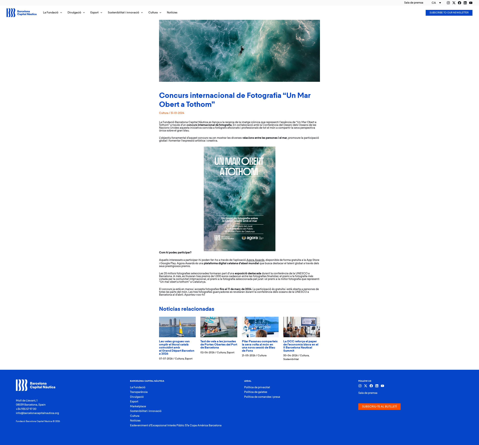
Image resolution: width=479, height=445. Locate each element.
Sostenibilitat (291, 359)
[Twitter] (454, 2)
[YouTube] (470, 2)
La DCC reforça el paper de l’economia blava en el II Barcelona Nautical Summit (300, 346)
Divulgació (137, 397)
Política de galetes (255, 392)
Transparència (139, 392)
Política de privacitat (257, 387)
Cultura (163, 113)
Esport (188, 358)
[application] (60, 13)
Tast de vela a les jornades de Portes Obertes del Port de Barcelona (218, 344)
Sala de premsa (367, 393)
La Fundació (137, 387)
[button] (52, 13)
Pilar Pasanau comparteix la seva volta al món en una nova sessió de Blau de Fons (260, 346)
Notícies (135, 420)
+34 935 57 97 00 (26, 409)
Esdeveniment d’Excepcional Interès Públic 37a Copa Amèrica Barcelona (176, 425)
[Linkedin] (465, 2)
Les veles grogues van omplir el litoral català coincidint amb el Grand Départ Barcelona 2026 (176, 347)
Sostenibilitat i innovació (145, 411)
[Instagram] (448, 2)
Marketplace (138, 406)
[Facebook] (459, 2)
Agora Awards (255, 260)
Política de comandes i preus (262, 397)
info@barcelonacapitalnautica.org (37, 413)
